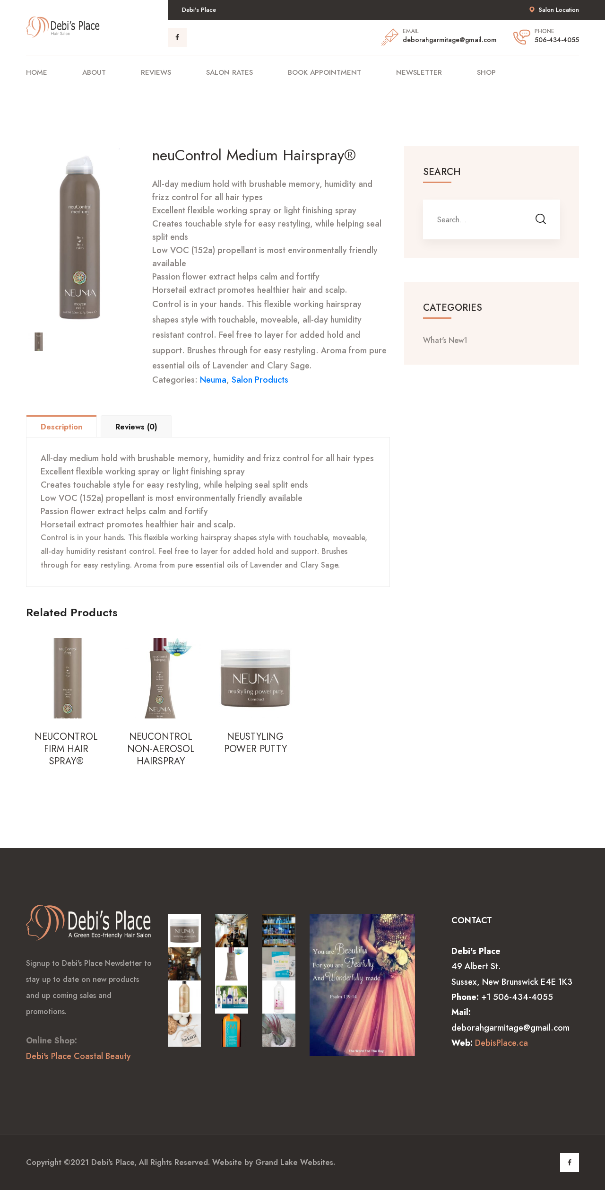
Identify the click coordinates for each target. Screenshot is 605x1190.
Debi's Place (112, 1162)
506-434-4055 (557, 40)
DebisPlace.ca (501, 1043)
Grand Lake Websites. (295, 1162)
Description (61, 426)
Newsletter (419, 72)
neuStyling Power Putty (255, 743)
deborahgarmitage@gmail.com (450, 40)
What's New (445, 340)
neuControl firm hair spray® (66, 749)
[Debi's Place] (64, 26)
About (94, 72)
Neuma (213, 380)
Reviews (156, 72)
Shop (486, 72)
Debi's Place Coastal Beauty (78, 1056)
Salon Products (260, 380)
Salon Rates (229, 72)
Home (36, 72)
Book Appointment (324, 72)
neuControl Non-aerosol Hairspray (161, 749)
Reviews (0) (136, 426)
